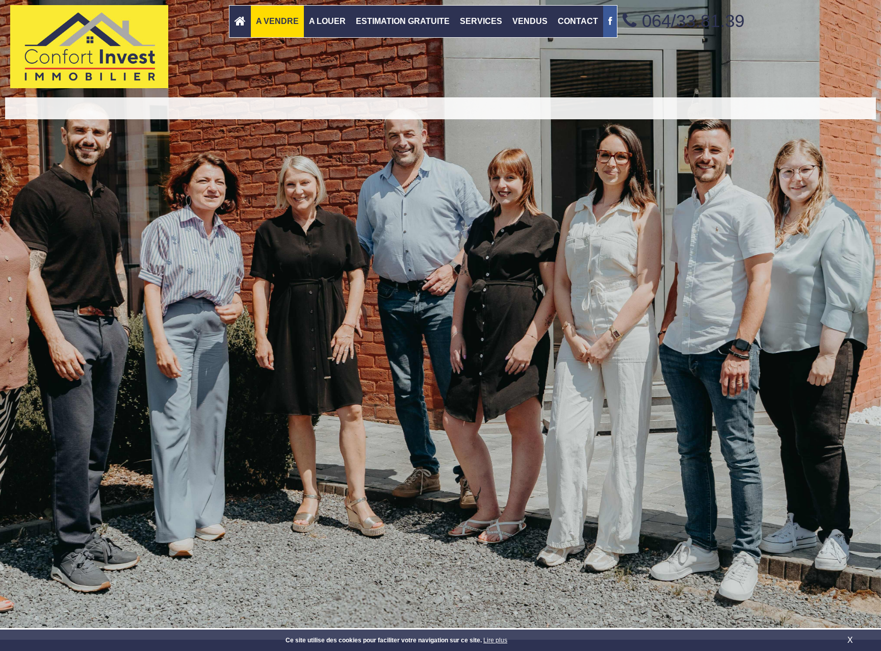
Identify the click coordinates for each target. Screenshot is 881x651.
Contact (578, 21)
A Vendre (277, 21)
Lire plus (495, 640)
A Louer (327, 21)
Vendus (530, 21)
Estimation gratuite (403, 21)
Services (481, 21)
